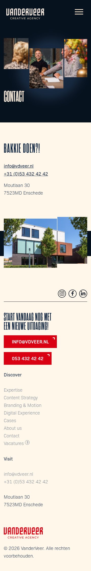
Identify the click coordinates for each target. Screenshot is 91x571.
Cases (10, 420)
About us (13, 428)
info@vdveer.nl (19, 166)
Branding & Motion (22, 405)
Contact (11, 435)
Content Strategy (21, 397)
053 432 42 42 (27, 358)
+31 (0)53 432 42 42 (26, 173)
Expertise (13, 390)
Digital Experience (22, 413)
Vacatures (14, 443)
